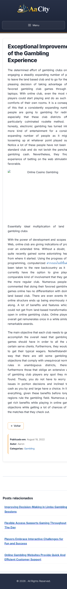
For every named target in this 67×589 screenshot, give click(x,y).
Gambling (29, 448)
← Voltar (16, 425)
